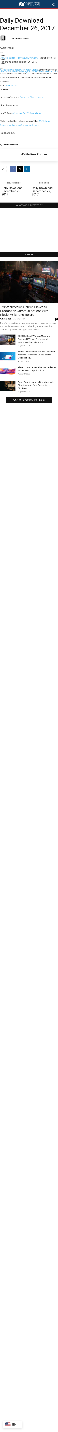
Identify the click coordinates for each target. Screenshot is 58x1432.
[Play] (1, 52)
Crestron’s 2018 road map (27, 113)
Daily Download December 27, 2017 (42, 191)
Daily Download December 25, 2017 (12, 191)
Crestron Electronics (31, 97)
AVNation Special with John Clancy (19, 70)
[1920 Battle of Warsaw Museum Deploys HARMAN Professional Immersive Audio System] (7, 340)
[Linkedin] (27, 169)
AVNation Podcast (21, 38)
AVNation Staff (5, 319)
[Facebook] (13, 169)
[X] (20, 169)
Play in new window (27, 58)
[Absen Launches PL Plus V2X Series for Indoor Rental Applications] (7, 371)
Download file (7, 58)
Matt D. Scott (14, 85)
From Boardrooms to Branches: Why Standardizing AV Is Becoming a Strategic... (36, 385)
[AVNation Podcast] (10, 155)
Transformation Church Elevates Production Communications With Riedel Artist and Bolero (24, 310)
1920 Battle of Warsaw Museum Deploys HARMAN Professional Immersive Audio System (34, 339)
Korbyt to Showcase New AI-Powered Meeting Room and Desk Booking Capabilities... (36, 355)
